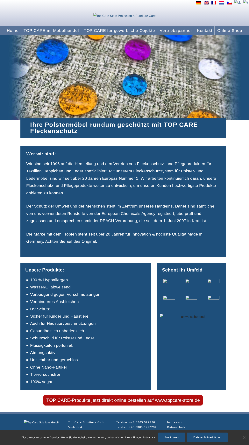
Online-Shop (229, 30)
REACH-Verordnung (118, 220)
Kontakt (204, 30)
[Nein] (244, 437)
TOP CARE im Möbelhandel (51, 30)
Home (12, 30)
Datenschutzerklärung (207, 437)
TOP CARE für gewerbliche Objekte (119, 30)
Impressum (175, 422)
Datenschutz (176, 427)
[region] (124, 77)
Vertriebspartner (176, 30)
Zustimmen (172, 437)
